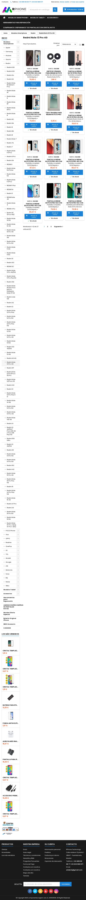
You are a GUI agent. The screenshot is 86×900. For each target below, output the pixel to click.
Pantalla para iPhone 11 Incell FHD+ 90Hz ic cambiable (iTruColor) (11, 759)
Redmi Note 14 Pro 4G (11, 413)
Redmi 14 (10, 423)
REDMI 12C (10, 266)
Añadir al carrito (31, 84)
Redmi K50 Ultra (11, 439)
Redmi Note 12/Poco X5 (11, 380)
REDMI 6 (9, 164)
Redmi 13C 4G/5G (10, 348)
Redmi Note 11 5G (11, 254)
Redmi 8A (10, 131)
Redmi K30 (11, 67)
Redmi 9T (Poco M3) (10, 214)
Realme (8, 542)
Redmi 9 (10, 127)
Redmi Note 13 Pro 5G (11, 407)
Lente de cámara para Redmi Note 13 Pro (54, 73)
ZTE (7, 566)
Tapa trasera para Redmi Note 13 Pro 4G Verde (54, 114)
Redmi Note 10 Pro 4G (11, 231)
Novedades (6, 852)
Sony (7, 574)
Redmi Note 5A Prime (11, 169)
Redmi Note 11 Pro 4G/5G (11, 271)
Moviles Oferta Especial (9, 613)
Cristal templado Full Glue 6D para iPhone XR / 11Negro (11, 687)
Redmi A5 (10, 450)
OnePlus (9, 546)
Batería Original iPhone (9, 619)
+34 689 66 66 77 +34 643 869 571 (31, 2)
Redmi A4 (10, 508)
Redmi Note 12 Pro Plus (11, 311)
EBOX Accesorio (9, 624)
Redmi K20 (11, 71)
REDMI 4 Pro (11, 209)
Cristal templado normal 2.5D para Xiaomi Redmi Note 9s (11, 777)
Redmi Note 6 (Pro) (11, 152)
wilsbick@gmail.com (74, 870)
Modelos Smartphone (17, 18)
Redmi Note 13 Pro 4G (11, 363)
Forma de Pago (28, 864)
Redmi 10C (10, 262)
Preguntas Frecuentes (31, 861)
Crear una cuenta (77, 2)
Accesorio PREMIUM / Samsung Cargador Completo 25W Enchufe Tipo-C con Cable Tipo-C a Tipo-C (11, 796)
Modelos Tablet (37, 18)
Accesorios (52, 18)
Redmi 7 (10, 147)
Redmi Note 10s (11, 237)
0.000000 (7, 628)
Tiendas (26, 876)
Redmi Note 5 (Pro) (11, 181)
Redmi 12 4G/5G (10, 445)
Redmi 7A (10, 143)
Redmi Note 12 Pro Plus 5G (11, 324)
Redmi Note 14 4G (11, 401)
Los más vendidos (10, 634)
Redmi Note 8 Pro (11, 109)
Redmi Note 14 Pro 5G (11, 455)
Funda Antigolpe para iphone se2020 (11, 723)
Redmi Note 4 (11, 204)
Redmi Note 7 (11, 139)
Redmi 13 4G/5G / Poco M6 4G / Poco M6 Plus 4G (11, 431)
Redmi (8, 63)
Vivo (7, 534)
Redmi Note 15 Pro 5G (11, 512)
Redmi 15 (10, 486)
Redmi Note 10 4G (11, 225)
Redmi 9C (10, 119)
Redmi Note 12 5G (11, 330)
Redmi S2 (10, 79)
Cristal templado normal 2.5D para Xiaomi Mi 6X (11, 669)
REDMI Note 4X (11, 198)
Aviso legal (27, 852)
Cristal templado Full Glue (11, 651)
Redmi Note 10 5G (11, 219)
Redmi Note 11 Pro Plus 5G (11, 277)
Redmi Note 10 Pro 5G (11, 242)
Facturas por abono (52, 855)
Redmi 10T (10, 368)
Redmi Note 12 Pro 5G (11, 317)
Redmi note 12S (11, 298)
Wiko (7, 586)
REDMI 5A (10, 189)
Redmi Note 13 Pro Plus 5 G (11, 395)
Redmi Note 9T (11, 91)
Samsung (9, 51)
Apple (8, 48)
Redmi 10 (10, 259)
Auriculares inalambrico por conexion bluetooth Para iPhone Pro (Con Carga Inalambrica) (11, 741)
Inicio (4, 38)
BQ (7, 578)
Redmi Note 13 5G (11, 342)
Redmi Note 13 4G (11, 353)
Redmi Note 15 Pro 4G (11, 474)
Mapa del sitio (28, 873)
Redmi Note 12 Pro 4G (11, 336)
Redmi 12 (10, 307)
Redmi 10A (10, 282)
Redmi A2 (10, 303)
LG (6, 550)
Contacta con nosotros (31, 867)
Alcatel (8, 558)
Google (8, 562)
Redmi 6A (10, 160)
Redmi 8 (10, 135)
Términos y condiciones (32, 855)
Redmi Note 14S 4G (11, 419)
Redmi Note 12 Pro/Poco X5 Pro (11, 374)
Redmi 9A (10, 123)
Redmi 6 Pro (11, 156)
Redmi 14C (10, 385)
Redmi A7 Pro (11, 504)
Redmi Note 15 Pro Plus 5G (11, 481)
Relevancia (70, 44)
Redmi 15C (10, 465)
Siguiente (59, 226)
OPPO (8, 538)
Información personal (52, 849)
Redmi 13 (10, 389)
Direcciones (49, 858)
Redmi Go (10, 75)
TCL (7, 554)
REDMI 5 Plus (11, 185)
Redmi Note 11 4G (11, 248)
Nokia (8, 582)
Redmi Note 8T (11, 103)
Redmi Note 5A (11, 175)
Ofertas (4, 849)
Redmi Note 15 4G (11, 499)
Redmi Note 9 (11, 97)
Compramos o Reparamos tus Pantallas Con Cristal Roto (29, 27)
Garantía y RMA (28, 858)
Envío (25, 849)
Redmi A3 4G (11, 358)
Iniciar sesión (64, 2)
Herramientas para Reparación (16, 22)
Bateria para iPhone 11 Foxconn (11, 705)
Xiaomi (8, 59)
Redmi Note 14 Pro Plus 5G (11, 492)
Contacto (5, 2)
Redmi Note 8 (11, 114)
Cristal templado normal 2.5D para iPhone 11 (11, 814)
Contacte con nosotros (31, 870)
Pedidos (48, 852)
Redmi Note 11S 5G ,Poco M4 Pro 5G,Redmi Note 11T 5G (11, 289)
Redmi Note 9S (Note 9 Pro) (11, 85)
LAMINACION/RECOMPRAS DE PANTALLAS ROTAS (11, 607)
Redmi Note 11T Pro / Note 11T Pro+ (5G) (11, 525)
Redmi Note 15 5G (11, 518)
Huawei (8, 55)
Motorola (9, 570)
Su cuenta (50, 844)
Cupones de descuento (53, 861)
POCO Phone (10, 531)
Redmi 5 (10, 193)
